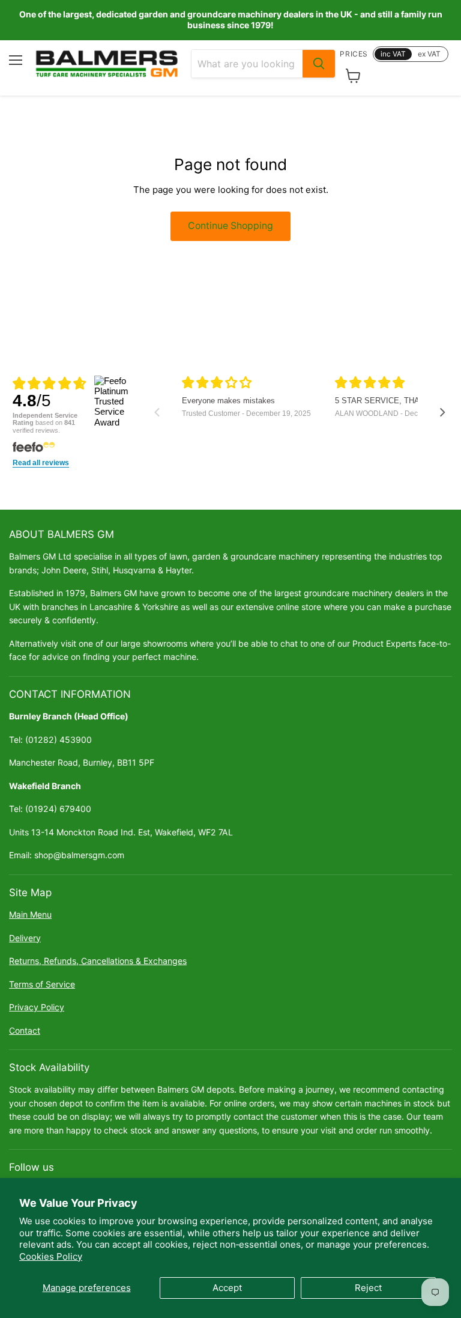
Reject (368, 1287)
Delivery (25, 938)
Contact (24, 1030)
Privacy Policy (36, 1007)
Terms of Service (42, 984)
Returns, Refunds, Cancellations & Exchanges (98, 961)
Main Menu (30, 914)
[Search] (319, 64)
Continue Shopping (230, 225)
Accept (227, 1287)
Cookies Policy (50, 1256)
